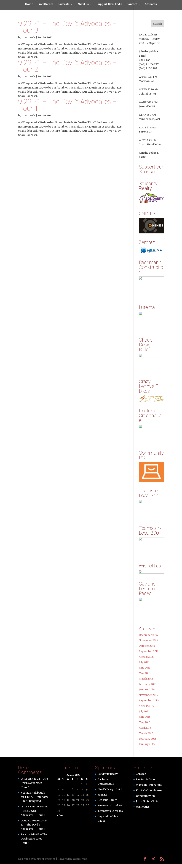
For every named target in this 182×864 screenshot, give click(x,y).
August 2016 (146, 656)
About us (83, 4)
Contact (132, 4)
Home (29, 4)
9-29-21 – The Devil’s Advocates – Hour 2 (67, 66)
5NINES (102, 794)
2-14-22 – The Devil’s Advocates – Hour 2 (34, 838)
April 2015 (145, 727)
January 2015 (147, 744)
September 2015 (149, 700)
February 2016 (147, 684)
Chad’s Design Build (110, 789)
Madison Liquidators (149, 784)
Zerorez (141, 773)
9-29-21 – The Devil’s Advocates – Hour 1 (67, 105)
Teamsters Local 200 (110, 805)
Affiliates (151, 4)
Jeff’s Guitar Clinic (147, 801)
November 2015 (148, 695)
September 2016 (149, 651)
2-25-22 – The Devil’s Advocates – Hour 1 (34, 811)
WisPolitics (142, 806)
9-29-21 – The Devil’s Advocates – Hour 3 (67, 27)
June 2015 (145, 716)
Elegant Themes (44, 858)
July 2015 (144, 711)
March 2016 (146, 678)
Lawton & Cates (145, 779)
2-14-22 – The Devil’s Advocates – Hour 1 (34, 825)
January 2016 (147, 689)
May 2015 (144, 722)
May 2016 (144, 673)
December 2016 (148, 635)
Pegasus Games (107, 800)
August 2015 (146, 706)
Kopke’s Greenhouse (149, 790)
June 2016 (144, 667)
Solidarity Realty (108, 773)
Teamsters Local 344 (110, 811)
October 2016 (147, 645)
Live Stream (45, 4)
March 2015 (146, 733)
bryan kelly (29, 37)
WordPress (80, 858)
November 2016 (148, 640)
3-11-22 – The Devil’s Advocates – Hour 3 (34, 783)
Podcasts (63, 4)
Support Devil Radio (109, 4)
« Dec (60, 815)
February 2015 (147, 738)
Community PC (145, 795)
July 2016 (144, 662)
